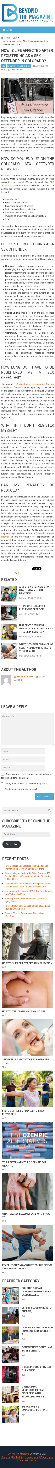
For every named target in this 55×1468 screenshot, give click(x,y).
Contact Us (17, 1457)
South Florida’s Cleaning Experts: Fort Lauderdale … (36, 1291)
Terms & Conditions (28, 1460)
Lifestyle (11, 66)
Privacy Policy (47, 1457)
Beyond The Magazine (18, 1453)
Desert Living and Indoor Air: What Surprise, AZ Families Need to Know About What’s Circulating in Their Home (28, 876)
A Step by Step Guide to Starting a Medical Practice (34, 590)
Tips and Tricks (24, 66)
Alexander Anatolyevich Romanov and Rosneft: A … (37, 1331)
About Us (5, 1457)
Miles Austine (17, 69)
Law (4, 66)
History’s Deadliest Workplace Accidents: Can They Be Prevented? (36, 628)
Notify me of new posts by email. (21, 789)
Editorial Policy (32, 1457)
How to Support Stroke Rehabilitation (27, 963)
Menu (9, 29)
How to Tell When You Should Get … (25, 1011)
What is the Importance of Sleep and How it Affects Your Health (36, 647)
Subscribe (11, 844)
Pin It (17, 573)
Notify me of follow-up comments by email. (26, 783)
